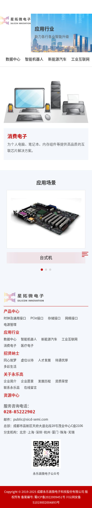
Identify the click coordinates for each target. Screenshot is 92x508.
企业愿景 (27, 381)
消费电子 (10, 345)
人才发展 (44, 360)
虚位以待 (27, 360)
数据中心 (13, 59)
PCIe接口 (36, 318)
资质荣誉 (61, 381)
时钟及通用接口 (15, 318)
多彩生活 (10, 366)
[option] (46, 226)
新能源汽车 (57, 59)
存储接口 (54, 318)
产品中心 (11, 311)
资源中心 (11, 395)
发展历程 (44, 381)
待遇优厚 (61, 360)
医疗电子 (27, 345)
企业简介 (10, 381)
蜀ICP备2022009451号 (49, 497)
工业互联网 (80, 59)
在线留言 (30, 387)
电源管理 (10, 324)
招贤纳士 (11, 353)
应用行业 (11, 332)
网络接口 (71, 318)
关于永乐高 (13, 374)
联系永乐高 (12, 387)
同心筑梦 (10, 360)
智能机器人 (34, 59)
